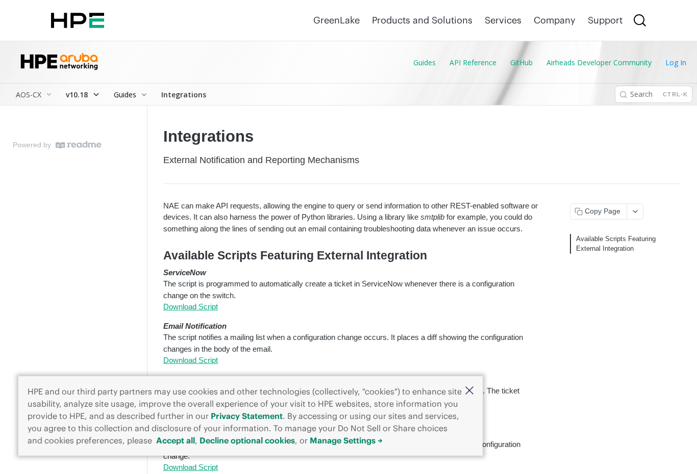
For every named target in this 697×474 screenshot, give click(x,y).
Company (555, 20)
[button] (469, 391)
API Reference (473, 62)
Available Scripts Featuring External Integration (616, 244)
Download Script (190, 306)
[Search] (640, 20)
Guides (424, 62)
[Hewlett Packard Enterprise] (77, 20)
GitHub (521, 62)
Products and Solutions (422, 20)
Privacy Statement (247, 416)
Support (605, 20)
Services (503, 20)
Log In (675, 62)
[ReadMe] (79, 145)
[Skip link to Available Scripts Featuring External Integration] (156, 256)
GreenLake (336, 20)
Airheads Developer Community (599, 62)
